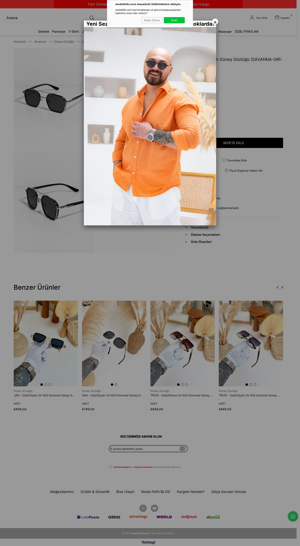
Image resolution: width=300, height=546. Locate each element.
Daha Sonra (152, 20)
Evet (174, 20)
